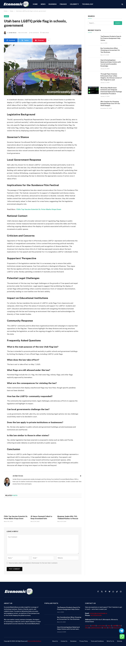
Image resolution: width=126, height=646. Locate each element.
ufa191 (93, 625)
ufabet (109, 625)
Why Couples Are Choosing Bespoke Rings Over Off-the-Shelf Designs (110, 103)
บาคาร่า (87, 625)
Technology (87, 4)
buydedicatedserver (95, 628)
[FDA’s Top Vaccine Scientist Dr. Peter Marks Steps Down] (16, 507)
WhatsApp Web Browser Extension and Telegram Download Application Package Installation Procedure (111, 90)
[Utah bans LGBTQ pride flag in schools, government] (43, 70)
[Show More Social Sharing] (49, 40)
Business (53, 4)
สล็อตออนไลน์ (117, 628)
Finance (63, 4)
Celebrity (74, 4)
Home (35, 4)
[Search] (122, 4)
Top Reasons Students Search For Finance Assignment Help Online (111, 38)
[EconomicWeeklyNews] (16, 4)
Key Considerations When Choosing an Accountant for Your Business (110, 50)
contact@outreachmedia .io (98, 613)
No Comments (35, 32)
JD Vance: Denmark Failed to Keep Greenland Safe (41, 517)
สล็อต (119, 625)
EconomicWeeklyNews (34, 641)
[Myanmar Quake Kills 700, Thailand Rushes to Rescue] (69, 507)
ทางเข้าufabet (101, 625)
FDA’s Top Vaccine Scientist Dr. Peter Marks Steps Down (38, 209)
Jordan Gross (12, 32)
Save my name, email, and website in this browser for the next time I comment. (33, 563)
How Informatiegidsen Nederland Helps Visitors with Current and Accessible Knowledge (111, 63)
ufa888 (114, 625)
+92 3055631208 (95, 615)
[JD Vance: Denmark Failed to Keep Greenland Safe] (43, 507)
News (43, 4)
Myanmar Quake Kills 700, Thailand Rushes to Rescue (67, 517)
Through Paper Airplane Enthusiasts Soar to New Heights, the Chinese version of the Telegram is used (111, 77)
